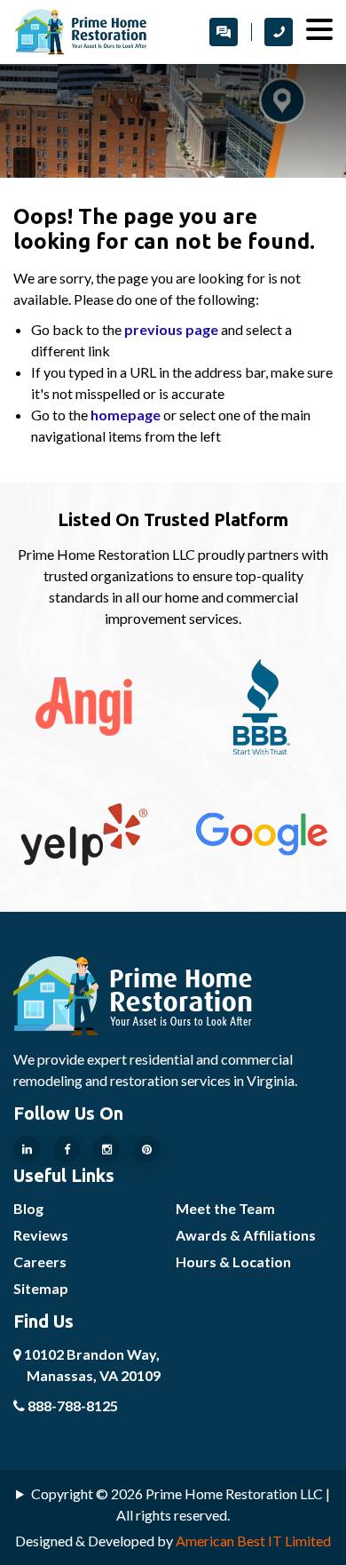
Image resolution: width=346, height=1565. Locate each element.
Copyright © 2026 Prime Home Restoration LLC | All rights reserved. (180, 1504)
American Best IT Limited (253, 1540)
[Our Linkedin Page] (26, 1149)
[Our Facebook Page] (66, 1149)
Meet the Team (225, 1208)
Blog (28, 1208)
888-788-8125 (71, 1405)
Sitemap (40, 1288)
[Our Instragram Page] (106, 1149)
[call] (278, 32)
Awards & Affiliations (246, 1234)
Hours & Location (233, 1261)
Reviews (40, 1234)
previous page (171, 329)
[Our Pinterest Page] (146, 1149)
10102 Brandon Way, (91, 1364)
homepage (125, 414)
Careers (40, 1261)
